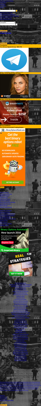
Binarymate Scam (27, 382)
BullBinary (5, 385)
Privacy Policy (3, 398)
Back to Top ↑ (3, 43)
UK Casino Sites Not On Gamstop (20, 317)
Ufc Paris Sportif (20, 329)
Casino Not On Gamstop (20, 304)
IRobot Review (35, 387)
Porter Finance (31, 388)
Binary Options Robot (9, 383)
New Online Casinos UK (6, 12)
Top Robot (2, 4)
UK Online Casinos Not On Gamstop (20, 286)
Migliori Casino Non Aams (20, 309)
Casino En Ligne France (20, 321)
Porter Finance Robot (13, 390)
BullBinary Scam (21, 385)
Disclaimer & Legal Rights (7, 400)
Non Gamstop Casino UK (20, 316)
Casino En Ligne (20, 296)
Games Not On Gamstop (20, 293)
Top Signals (3, 6)
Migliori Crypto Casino (20, 347)
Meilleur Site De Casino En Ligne (20, 314)
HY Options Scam (12, 387)
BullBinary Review (12, 385)
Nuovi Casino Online (20, 288)
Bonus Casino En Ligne (20, 360)
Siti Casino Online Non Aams (20, 311)
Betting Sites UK (20, 319)
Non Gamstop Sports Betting (7, 14)
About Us (2, 395)
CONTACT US (3, 397)
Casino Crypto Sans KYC (20, 357)
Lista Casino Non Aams (20, 358)
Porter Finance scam (23, 390)
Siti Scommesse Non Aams (20, 339)
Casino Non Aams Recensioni (20, 337)
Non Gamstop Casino (20, 283)
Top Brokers (3, 2)
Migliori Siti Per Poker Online (20, 354)
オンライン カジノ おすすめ (20, 306)
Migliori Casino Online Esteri (20, 352)
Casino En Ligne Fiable (20, 299)
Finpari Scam (36, 385)
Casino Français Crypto (20, 325)
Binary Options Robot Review (22, 383)
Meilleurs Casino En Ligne (20, 336)
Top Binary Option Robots (6, 1)
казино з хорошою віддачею (21, 334)
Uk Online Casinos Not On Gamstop (9, 16)
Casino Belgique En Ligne (20, 327)
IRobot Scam (3, 388)
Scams (2, 7)
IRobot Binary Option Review (24, 387)
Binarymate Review (18, 382)
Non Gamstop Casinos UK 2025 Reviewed (20, 284)
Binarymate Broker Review (6, 382)
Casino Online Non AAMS (20, 350)
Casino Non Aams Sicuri (20, 322)
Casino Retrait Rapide (20, 342)
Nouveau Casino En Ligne (20, 344)
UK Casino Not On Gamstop (20, 294)
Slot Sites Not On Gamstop (21, 302)
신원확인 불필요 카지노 (20, 332)
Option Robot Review (11, 388)
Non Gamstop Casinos (6, 17)
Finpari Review (5, 33)
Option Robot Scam (22, 388)
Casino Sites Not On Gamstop (20, 291)
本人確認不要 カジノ (20, 330)
